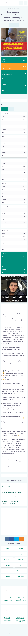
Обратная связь (20, 633)
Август (10, 108)
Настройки (14, 25)
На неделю (4, 108)
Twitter (16, 539)
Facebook (11, 539)
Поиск (21, 3)
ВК (7, 539)
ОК (21, 539)
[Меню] (25, 3)
